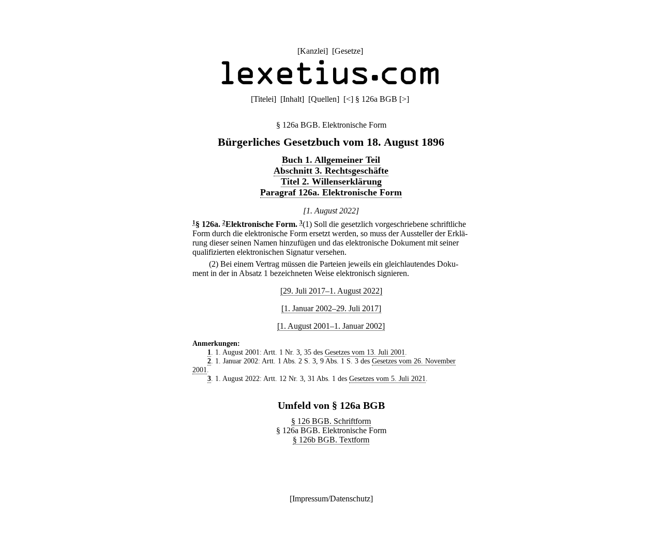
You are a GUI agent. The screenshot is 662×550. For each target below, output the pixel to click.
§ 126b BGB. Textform (331, 439)
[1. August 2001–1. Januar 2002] (331, 326)
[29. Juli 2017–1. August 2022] (331, 290)
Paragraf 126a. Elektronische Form (331, 192)
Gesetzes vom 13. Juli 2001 (365, 352)
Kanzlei (312, 51)
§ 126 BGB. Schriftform (331, 421)
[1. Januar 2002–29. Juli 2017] (331, 308)
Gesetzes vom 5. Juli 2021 (387, 378)
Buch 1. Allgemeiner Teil (331, 160)
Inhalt (292, 99)
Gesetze (347, 51)
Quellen (324, 99)
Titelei (263, 99)
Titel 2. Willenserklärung (331, 181)
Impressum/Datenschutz (331, 498)
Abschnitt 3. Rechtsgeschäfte (331, 170)
